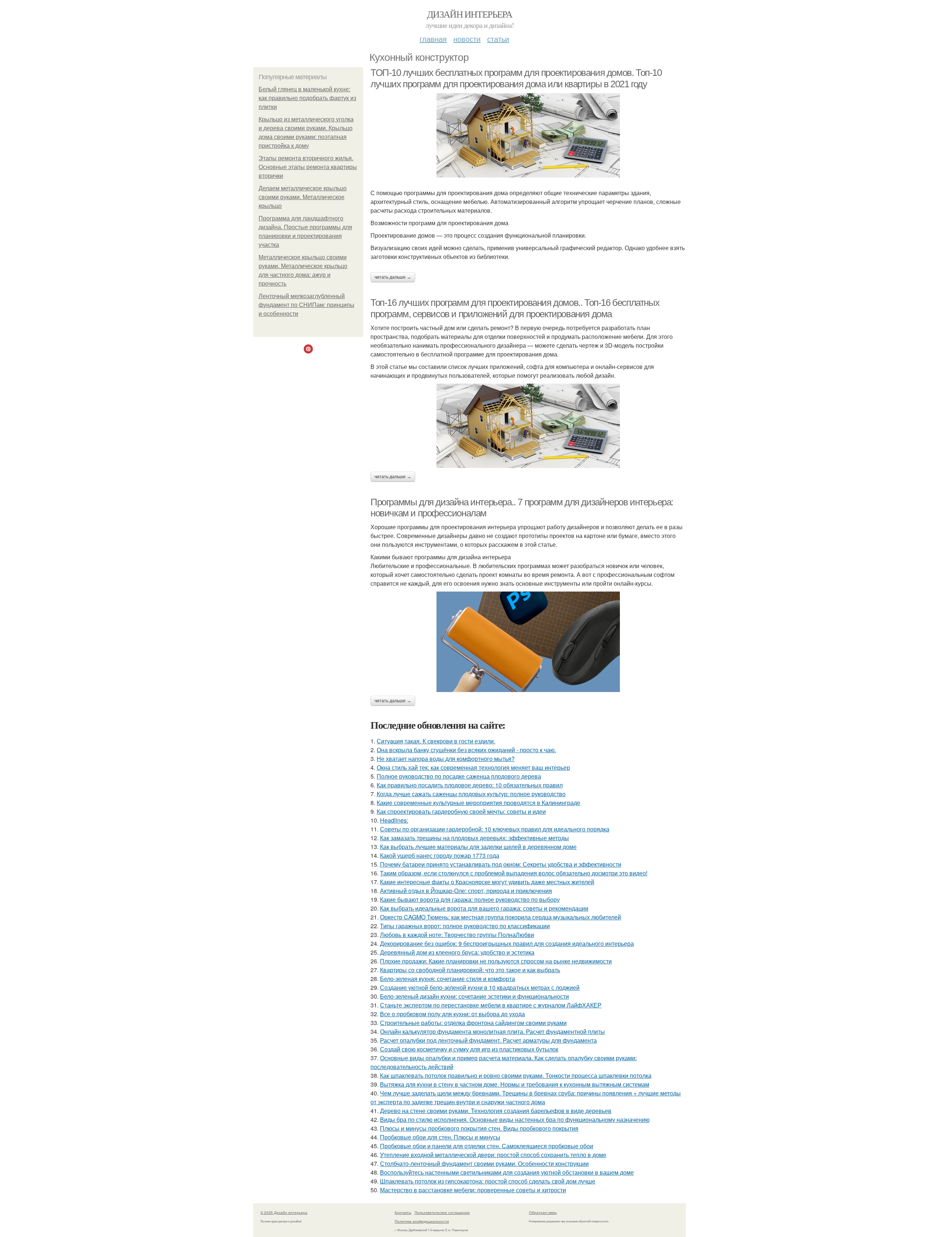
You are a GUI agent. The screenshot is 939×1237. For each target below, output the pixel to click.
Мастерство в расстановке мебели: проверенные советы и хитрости (473, 1190)
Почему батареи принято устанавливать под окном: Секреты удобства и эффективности (500, 864)
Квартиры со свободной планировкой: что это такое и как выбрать (470, 970)
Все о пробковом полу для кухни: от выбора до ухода (452, 1014)
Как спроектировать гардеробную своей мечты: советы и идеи (461, 811)
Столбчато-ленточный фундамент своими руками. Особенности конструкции (484, 1163)
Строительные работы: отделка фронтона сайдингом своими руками (473, 1022)
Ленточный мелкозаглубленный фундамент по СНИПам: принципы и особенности (306, 305)
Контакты (403, 1212)
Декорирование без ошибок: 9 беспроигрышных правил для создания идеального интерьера (507, 943)
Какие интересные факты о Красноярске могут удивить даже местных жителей (487, 882)
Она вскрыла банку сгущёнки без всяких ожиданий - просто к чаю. (466, 750)
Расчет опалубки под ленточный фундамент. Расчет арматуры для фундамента (488, 1040)
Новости (467, 38)
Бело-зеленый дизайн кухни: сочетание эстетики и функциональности (474, 996)
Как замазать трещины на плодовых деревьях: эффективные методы (474, 838)
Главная (433, 38)
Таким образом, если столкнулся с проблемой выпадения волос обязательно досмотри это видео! (513, 873)
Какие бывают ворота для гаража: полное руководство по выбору (470, 899)
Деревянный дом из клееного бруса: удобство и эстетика (457, 952)
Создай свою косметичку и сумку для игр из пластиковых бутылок (469, 1049)
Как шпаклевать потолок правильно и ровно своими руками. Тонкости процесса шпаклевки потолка (515, 1075)
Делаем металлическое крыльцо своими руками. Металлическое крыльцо (303, 197)
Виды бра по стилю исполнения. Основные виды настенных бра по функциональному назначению (515, 1119)
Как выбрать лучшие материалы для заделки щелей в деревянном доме (478, 846)
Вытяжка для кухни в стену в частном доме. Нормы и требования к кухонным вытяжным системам (514, 1084)
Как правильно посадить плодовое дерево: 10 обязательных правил (470, 785)
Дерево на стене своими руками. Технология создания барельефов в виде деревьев (495, 1110)
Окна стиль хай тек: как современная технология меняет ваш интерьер (473, 767)
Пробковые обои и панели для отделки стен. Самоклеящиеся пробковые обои (486, 1146)
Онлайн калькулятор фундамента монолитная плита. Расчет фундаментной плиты (492, 1031)
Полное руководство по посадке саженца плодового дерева (459, 776)
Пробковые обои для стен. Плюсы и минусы (440, 1137)
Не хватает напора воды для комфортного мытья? (446, 758)
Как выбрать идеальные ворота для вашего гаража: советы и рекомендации (484, 908)
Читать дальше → (392, 277)
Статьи (498, 38)
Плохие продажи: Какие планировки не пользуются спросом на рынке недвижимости (496, 961)
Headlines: (394, 820)
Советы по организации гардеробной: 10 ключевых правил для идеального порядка (494, 829)
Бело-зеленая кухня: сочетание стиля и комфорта (447, 978)
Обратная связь (543, 1212)
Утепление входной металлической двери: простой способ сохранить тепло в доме (493, 1154)
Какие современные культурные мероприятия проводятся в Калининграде (478, 802)
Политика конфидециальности (422, 1221)
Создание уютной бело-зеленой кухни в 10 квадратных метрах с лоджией (480, 987)
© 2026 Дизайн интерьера (283, 1212)
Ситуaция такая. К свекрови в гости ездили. (436, 741)
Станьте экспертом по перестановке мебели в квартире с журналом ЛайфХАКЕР (491, 1005)
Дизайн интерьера (469, 14)
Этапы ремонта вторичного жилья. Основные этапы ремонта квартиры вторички (308, 167)
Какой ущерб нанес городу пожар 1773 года (439, 855)
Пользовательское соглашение (442, 1212)
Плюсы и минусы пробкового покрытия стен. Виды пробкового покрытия (479, 1128)
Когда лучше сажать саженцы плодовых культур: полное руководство (471, 794)
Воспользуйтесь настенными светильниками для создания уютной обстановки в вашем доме (507, 1172)
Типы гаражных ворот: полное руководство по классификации (465, 926)
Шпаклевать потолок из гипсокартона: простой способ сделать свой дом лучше (487, 1181)
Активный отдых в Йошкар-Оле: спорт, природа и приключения (466, 890)
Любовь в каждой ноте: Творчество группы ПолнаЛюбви (457, 934)
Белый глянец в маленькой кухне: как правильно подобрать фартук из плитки (307, 98)
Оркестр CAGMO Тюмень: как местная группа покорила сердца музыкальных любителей (500, 917)
